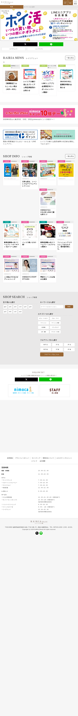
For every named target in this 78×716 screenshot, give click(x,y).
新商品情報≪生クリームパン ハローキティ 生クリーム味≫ (29, 216)
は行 (30, 280)
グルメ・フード (20, 298)
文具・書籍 (8, 311)
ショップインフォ (39, 48)
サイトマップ (36, 415)
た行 (20, 280)
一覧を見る (70, 58)
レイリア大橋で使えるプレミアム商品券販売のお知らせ (29, 86)
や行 (10, 285)
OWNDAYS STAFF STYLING (47, 247)
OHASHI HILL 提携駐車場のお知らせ (66, 84)
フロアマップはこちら (51, 308)
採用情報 (10, 415)
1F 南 (57, 303)
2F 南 (69, 303)
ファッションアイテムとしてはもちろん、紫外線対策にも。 (11, 249)
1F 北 (57, 298)
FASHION (7, 161)
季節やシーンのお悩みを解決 (66, 247)
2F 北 (69, 298)
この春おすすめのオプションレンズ (29, 247)
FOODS (25, 193)
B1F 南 (46, 303)
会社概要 (42, 418)
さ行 (15, 280)
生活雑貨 (9, 307)
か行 (10, 280)
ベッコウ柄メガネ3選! (47, 215)
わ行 (20, 285)
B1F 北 (46, 298)
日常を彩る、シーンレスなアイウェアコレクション (29, 184)
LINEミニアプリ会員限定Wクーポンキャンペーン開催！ (48, 88)
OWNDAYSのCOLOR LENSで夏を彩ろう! (11, 216)
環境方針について (48, 415)
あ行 (5, 280)
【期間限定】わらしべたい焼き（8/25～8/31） (11, 86)
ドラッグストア (20, 307)
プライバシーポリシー (22, 415)
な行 (25, 280)
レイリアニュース (13, 48)
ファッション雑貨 (20, 302)
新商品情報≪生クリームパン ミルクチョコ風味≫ (66, 216)
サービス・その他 (20, 311)
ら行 (15, 285)
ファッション (8, 302)
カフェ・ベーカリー (8, 298)
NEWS (7, 65)
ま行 (5, 285)
